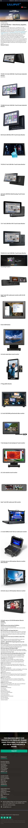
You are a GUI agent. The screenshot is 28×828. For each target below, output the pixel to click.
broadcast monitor (4, 693)
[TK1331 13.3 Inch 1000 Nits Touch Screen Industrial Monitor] (14, 58)
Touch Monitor (4, 765)
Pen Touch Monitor (4, 697)
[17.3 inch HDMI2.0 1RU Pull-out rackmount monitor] (14, 517)
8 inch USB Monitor (5, 324)
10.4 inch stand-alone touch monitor (10, 354)
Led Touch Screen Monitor (6, 687)
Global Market (4, 781)
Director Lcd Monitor (5, 698)
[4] (14, 369)
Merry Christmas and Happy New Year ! (9, 630)
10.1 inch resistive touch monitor (9, 472)
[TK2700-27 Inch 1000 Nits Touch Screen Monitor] (14, 149)
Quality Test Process (5, 791)
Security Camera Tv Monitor (13, 820)
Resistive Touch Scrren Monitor (7, 696)
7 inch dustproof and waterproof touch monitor (13, 443)
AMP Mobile (11, 819)
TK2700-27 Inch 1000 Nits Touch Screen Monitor (13, 164)
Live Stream (3, 764)
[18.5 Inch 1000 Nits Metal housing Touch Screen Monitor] (14, 179)
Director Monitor (4, 690)
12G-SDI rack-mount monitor (16, 822)
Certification (3, 792)
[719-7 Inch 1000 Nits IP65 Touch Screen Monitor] (14, 209)
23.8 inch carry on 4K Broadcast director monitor (13, 591)
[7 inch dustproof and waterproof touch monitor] (14, 428)
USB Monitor (3, 767)
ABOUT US (17, 0)
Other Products (4, 768)
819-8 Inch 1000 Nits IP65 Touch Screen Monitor (13, 135)
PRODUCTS (12, 0)
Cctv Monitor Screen (4, 820)
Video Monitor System (13, 32)
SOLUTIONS (21, 0)
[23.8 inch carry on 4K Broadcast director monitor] (14, 576)
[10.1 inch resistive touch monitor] (14, 458)
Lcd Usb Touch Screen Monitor (20, 31)
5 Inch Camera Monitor (5, 694)
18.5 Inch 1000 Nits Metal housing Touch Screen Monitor (13, 194)
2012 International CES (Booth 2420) (9, 648)
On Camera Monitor (5, 763)
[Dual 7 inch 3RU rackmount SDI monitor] (14, 487)
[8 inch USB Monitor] (14, 310)
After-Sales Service (5, 794)
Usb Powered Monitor (7, 822)
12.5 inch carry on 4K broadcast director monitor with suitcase (13, 561)
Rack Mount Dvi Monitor (5, 691)
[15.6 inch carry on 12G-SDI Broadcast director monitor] (14, 605)
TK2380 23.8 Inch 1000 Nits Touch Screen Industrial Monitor (14, 105)
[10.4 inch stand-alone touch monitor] (14, 339)
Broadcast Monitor (5, 761)
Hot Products (3, 819)
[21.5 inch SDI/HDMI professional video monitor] (14, 398)
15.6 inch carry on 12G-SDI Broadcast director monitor (12, 621)
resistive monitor (4, 699)
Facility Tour (3, 782)
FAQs (2, 795)
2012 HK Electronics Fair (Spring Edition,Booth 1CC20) (13, 653)
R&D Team (3, 780)
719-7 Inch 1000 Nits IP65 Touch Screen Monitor (13, 223)
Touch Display (3, 688)
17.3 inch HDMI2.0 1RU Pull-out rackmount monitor (14, 531)
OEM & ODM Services (5, 788)
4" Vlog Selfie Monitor (6, 384)
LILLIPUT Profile (4, 775)
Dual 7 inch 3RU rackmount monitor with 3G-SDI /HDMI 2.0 (13, 295)
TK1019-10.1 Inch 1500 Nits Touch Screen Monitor (13, 253)
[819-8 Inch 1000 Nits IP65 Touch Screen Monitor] (14, 120)
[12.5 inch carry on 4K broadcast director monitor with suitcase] (14, 546)
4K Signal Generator (5, 32)
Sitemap (7, 819)
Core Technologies (5, 778)
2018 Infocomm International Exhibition (10, 625)
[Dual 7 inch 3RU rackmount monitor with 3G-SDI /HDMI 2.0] (14, 280)
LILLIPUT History (4, 777)
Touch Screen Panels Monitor (6, 692)
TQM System (4, 790)
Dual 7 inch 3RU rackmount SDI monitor (11, 502)
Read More (3, 77)
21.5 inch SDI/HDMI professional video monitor (12, 413)
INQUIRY (14, 751)
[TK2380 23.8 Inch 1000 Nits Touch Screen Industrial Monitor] (14, 90)
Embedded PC (4, 769)
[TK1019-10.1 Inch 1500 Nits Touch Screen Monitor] (14, 238)
